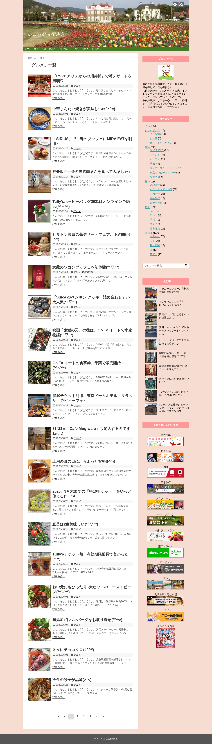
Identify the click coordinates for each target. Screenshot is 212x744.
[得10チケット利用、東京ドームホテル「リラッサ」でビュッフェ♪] (39, 405)
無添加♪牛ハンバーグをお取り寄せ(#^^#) (87, 620)
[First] (58, 716)
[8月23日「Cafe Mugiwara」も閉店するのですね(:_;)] (39, 438)
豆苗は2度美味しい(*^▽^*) (75, 524)
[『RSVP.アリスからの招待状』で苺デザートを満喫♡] (39, 85)
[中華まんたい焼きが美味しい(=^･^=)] (39, 118)
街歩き (85, 48)
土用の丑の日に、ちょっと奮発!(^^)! (83, 461)
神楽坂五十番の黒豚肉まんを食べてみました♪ (91, 171)
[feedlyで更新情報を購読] (175, 4)
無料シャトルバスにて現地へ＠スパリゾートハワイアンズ (174, 330)
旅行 (36, 48)
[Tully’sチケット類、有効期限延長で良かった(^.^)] (39, 564)
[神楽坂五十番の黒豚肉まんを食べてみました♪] (39, 181)
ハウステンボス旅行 (161, 189)
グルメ (52, 48)
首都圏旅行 (88, 272)
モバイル (155, 210)
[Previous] (65, 716)
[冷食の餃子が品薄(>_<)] (39, 689)
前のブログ (97, 48)
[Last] (103, 716)
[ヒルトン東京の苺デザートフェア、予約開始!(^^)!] (39, 244)
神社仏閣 (155, 245)
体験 (44, 48)
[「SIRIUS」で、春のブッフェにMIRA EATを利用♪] (39, 148)
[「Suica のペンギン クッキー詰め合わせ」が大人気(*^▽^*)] (39, 307)
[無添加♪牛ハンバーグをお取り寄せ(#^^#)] (39, 629)
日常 (77, 48)
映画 (152, 163)
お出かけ (155, 236)
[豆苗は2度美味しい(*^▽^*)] (39, 534)
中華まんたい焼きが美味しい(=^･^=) (83, 109)
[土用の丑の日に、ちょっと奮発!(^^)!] (39, 471)
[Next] (96, 716)
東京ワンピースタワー (162, 172)
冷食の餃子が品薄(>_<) (71, 680)
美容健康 (155, 228)
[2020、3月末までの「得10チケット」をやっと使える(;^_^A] (39, 501)
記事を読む (58, 98)
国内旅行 (155, 194)
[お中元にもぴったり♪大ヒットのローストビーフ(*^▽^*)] (39, 596)
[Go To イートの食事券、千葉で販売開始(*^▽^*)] (39, 372)
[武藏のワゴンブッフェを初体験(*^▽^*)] (39, 277)
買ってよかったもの (161, 142)
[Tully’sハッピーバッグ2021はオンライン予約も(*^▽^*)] (39, 211)
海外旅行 (155, 198)
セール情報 (156, 133)
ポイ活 (153, 138)
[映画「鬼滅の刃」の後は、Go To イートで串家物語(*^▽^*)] (39, 339)
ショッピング (65, 48)
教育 (152, 224)
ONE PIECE (157, 150)
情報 (152, 219)
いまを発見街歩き (46, 34)
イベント (155, 154)
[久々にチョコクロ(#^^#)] (39, 659)
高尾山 (153, 254)
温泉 (152, 241)
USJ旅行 (155, 185)
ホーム (28, 48)
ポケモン (155, 159)
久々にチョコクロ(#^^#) (73, 650)
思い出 (153, 215)
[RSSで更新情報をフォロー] (181, 4)
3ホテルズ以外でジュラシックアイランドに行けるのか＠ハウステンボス (174, 407)
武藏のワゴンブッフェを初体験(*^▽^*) (85, 267)
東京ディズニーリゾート (163, 168)
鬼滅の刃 (155, 177)
